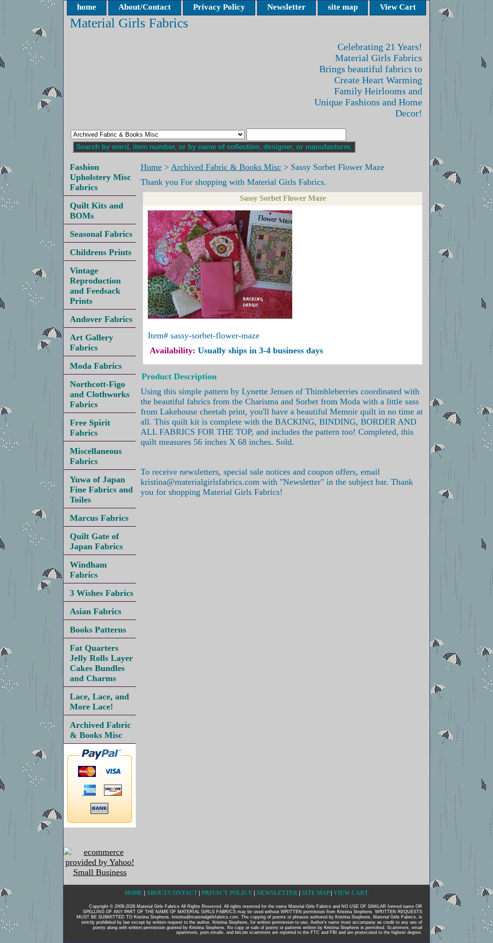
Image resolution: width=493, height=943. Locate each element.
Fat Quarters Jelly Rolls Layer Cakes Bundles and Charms (101, 663)
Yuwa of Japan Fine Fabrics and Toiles (101, 489)
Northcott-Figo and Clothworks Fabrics (100, 394)
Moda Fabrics (96, 366)
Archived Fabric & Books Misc (226, 167)
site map (343, 7)
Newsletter (286, 7)
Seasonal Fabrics (101, 234)
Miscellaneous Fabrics (96, 456)
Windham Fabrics (88, 570)
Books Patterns (98, 629)
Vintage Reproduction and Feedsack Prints (95, 286)
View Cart (398, 7)
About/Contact (144, 7)
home (86, 7)
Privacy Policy (219, 7)
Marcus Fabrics (99, 518)
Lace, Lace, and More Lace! (99, 701)
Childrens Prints (100, 252)
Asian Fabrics (95, 611)
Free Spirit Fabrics (90, 428)
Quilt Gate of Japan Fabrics (96, 541)
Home (151, 167)
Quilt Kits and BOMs (96, 210)
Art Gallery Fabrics (91, 342)
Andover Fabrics (101, 319)
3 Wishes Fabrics (101, 593)
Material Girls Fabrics (129, 22)
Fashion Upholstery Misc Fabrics (100, 177)
